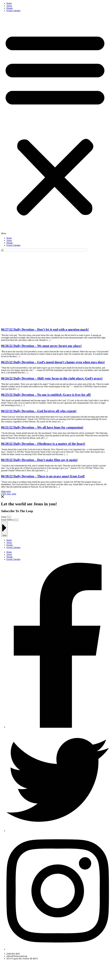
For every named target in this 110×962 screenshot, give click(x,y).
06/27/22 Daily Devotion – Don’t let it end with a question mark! (45, 329)
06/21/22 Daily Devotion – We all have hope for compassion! (42, 427)
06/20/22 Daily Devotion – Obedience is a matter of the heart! (43, 443)
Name (4, 517)
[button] (55, 124)
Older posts (6, 491)
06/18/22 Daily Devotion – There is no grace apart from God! (43, 476)
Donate (9, 8)
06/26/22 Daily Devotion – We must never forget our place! (41, 346)
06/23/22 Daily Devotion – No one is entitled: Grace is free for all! (46, 394)
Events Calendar (13, 10)
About (9, 6)
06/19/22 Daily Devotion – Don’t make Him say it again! (39, 460)
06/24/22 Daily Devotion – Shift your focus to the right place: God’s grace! (52, 378)
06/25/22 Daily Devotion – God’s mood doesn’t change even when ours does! (53, 362)
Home (9, 3)
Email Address (7, 520)
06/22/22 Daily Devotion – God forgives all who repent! (38, 411)
